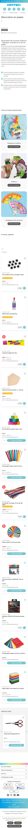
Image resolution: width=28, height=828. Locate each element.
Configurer (17, 822)
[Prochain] (26, 731)
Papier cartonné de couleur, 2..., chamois (12, 390)
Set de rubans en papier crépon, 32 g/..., (12, 429)
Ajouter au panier (15, 440)
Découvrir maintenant (14, 146)
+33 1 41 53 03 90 (15, 1)
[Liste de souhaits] (14, 9)
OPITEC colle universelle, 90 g (9, 313)
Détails (20, 288)
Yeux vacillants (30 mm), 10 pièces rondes (13, 274)
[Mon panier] (23, 9)
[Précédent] (1, 731)
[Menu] (4, 9)
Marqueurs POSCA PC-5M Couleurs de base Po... (13, 617)
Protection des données (16, 800)
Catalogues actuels (7, 777)
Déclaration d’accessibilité (19, 802)
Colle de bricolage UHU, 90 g (9, 353)
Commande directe (15, 807)
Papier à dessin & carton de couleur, (11, 542)
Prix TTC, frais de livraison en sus (10, 284)
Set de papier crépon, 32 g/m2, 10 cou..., (12, 466)
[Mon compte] (18, 9)
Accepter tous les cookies (14, 826)
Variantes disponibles (7, 278)
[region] (14, 731)
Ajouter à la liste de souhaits (10, 32)
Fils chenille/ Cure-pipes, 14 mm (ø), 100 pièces (12, 503)
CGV (24, 800)
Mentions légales (6, 800)
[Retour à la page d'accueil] (14, 5)
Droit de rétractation (6, 802)
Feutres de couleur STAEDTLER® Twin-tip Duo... (12, 580)
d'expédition (8, 813)
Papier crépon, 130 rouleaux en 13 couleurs (13, 688)
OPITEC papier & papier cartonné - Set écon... (14, 653)
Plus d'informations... (18, 820)
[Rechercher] (9, 9)
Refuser (10, 822)
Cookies (14, 804)
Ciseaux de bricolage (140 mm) (12, 733)
